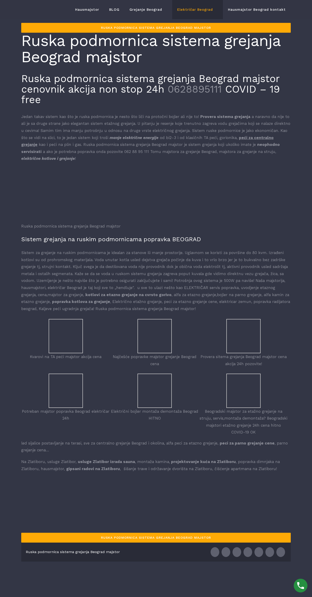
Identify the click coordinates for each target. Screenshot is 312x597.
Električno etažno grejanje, (137, 301)
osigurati (127, 280)
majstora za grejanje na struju (247, 151)
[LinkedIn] (237, 552)
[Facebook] (215, 552)
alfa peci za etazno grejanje (191, 443)
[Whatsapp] (247, 552)
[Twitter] (226, 552)
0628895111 (195, 89)
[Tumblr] (258, 552)
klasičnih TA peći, (202, 137)
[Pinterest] (269, 552)
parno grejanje (248, 294)
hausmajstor (52, 468)
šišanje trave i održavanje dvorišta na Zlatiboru (168, 468)
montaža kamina (153, 461)
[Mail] (280, 552)
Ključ (77, 266)
